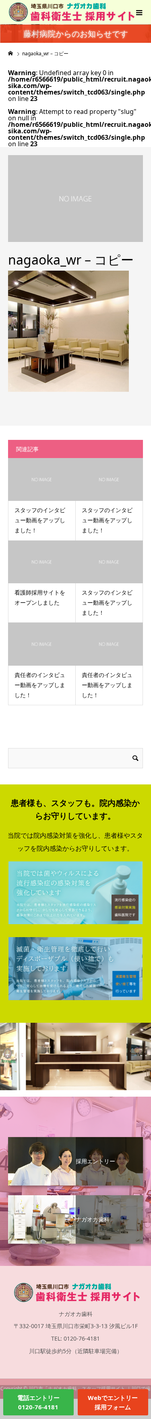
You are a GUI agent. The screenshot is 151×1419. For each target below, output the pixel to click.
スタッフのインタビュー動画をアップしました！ (39, 520)
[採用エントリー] (75, 1141)
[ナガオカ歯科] (75, 1199)
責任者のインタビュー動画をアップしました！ (39, 685)
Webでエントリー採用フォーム (113, 1402)
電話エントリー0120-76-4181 (38, 1402)
